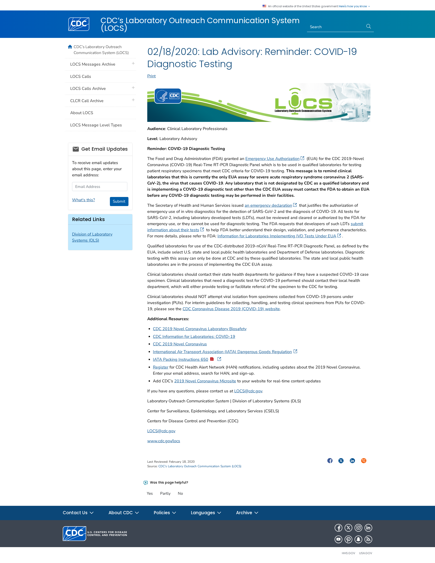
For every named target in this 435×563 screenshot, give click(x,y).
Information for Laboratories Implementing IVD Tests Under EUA (277, 236)
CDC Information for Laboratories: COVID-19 (194, 336)
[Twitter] (348, 528)
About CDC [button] (121, 513)
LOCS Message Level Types (96, 125)
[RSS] (368, 539)
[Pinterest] (348, 539)
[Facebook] (338, 528)
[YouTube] (338, 539)
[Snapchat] (358, 539)
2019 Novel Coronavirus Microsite (205, 381)
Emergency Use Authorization (272, 158)
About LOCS (81, 113)
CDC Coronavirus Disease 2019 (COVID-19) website (231, 309)
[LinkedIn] (368, 528)
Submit (119, 201)
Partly (165, 493)
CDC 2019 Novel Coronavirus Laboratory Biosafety (199, 329)
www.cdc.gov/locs (163, 441)
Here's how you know (353, 6)
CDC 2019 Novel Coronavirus (180, 344)
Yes (150, 493)
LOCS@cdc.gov (248, 391)
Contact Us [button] (76, 513)
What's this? (83, 200)
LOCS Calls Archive (88, 88)
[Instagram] (358, 528)
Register (160, 367)
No (180, 493)
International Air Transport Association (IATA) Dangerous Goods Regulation (222, 351)
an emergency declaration (268, 205)
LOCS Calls (80, 76)
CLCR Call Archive (87, 100)
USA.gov (365, 553)
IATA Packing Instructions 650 (180, 359)
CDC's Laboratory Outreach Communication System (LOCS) (199, 466)
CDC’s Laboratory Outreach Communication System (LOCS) (200, 24)
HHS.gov (348, 553)
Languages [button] (203, 513)
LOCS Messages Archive (92, 64)
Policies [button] (162, 513)
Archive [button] (244, 513)
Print (151, 76)
